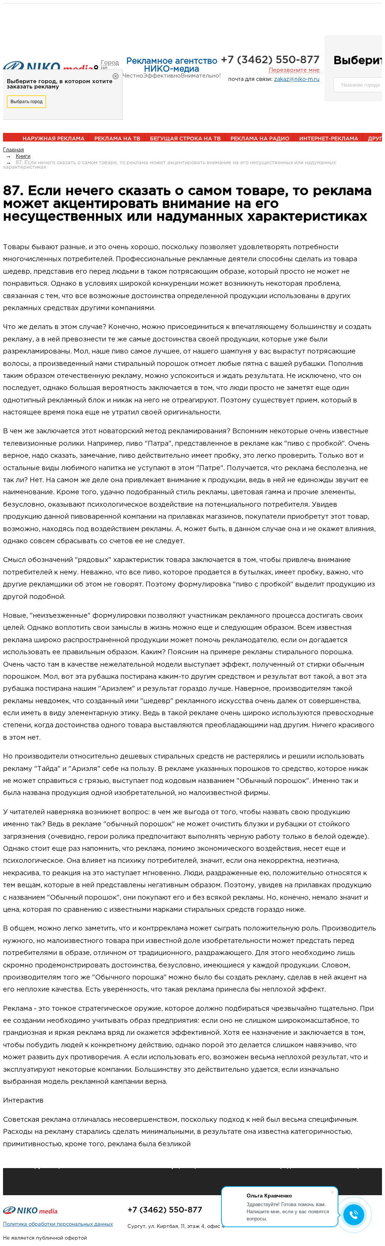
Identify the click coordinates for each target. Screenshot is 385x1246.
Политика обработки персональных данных (58, 1224)
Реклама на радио (260, 139)
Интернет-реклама (328, 139)
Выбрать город (26, 101)
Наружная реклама (54, 139)
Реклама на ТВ (117, 139)
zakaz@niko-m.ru (297, 79)
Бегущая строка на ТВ (185, 139)
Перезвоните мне (294, 70)
